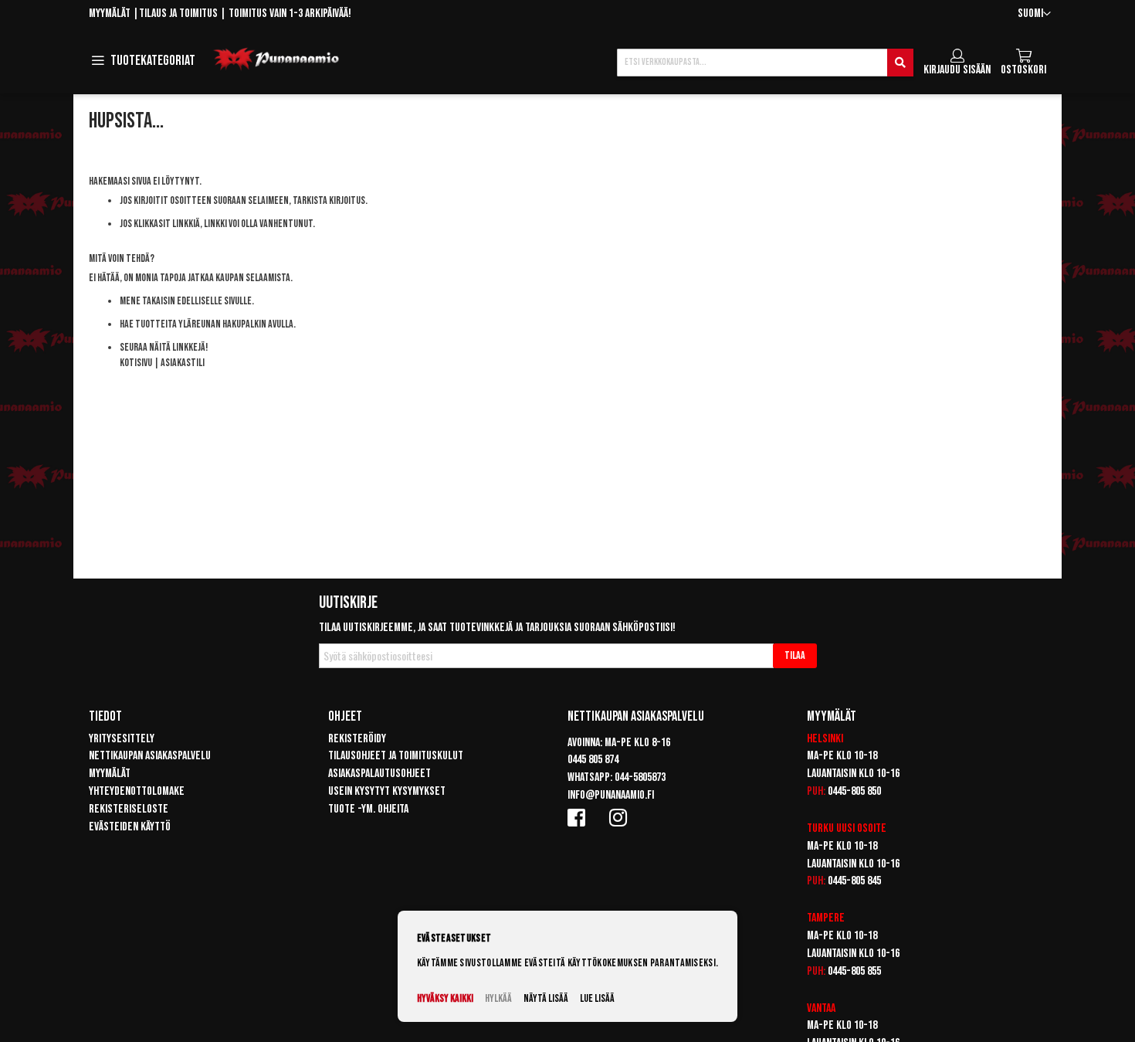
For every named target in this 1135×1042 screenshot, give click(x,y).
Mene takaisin (147, 300)
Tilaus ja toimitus (178, 13)
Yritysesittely (121, 738)
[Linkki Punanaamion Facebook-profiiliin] (579, 817)
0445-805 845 (854, 881)
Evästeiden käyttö (130, 827)
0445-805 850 (854, 791)
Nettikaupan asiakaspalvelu (150, 755)
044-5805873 (640, 777)
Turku (820, 828)
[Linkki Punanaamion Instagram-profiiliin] (620, 817)
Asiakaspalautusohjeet (379, 773)
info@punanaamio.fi (611, 795)
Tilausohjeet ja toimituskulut (395, 755)
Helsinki (825, 738)
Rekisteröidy (357, 738)
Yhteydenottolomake (137, 791)
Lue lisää (597, 998)
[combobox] (765, 62)
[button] (1034, 14)
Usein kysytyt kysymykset (387, 791)
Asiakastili (183, 362)
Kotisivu (136, 362)
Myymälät (109, 13)
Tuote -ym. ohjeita (368, 809)
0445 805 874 (593, 759)
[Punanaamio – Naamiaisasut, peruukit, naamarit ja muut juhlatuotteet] (276, 59)
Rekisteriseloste (128, 809)
